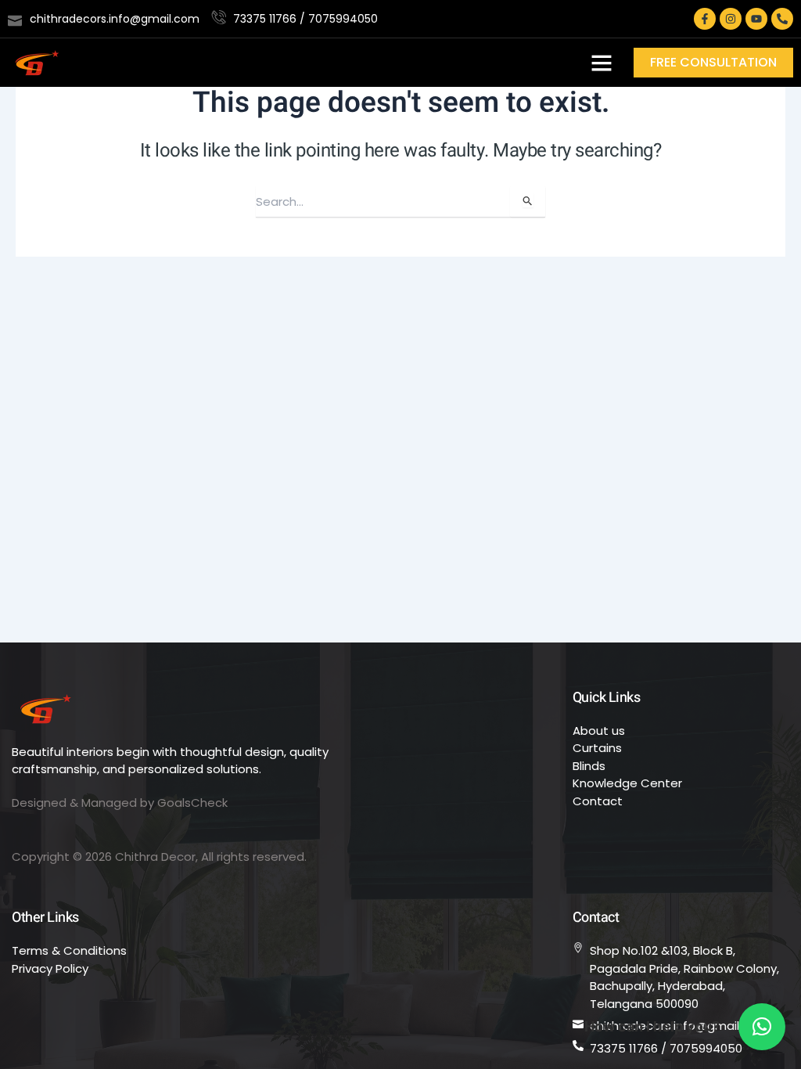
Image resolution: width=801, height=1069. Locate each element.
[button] (601, 62)
